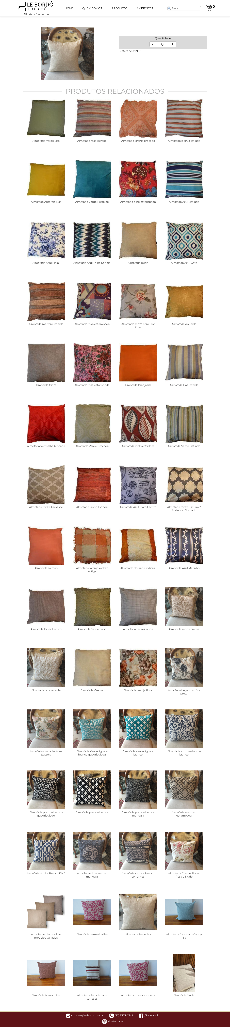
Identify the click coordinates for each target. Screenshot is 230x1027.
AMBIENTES (145, 8)
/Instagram (115, 1021)
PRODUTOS (119, 8)
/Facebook (151, 1015)
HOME (69, 8)
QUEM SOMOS (92, 8)
